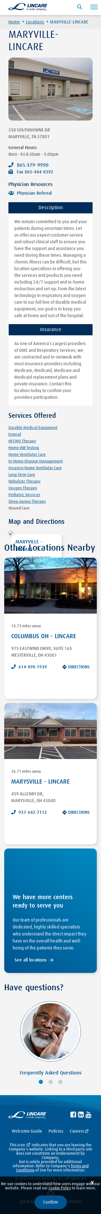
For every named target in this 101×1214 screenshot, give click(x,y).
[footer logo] (27, 1116)
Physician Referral (34, 193)
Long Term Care (21, 475)
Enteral (14, 434)
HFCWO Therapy (22, 441)
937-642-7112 (33, 812)
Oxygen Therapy (22, 488)
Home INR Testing (23, 448)
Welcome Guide (27, 1131)
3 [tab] (60, 1082)
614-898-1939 (33, 667)
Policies (56, 1131)
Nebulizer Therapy (24, 481)
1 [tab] (41, 1082)
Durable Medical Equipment (33, 428)
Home (14, 22)
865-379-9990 (33, 165)
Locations (35, 22)
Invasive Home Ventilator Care (35, 468)
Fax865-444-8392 (35, 172)
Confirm (50, 1202)
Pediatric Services (24, 495)
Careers (77, 1131)
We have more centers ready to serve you (43, 901)
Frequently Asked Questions (50, 1073)
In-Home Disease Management (35, 461)
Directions (79, 667)
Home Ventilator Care (27, 454)
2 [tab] (51, 1082)
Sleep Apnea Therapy (27, 501)
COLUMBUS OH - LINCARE (43, 636)
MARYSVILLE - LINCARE (40, 782)
